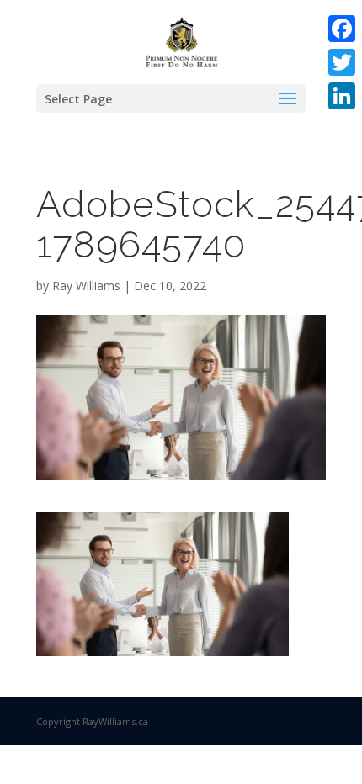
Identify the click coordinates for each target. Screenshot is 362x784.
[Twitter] (342, 62)
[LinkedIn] (342, 96)
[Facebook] (342, 28)
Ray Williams (86, 286)
